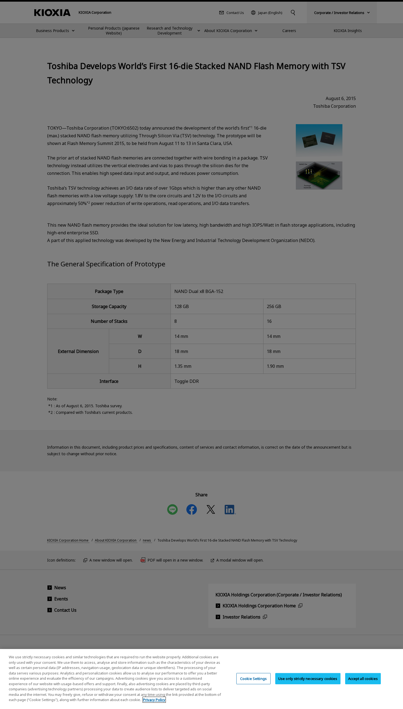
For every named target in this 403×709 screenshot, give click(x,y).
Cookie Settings (253, 678)
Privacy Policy (154, 699)
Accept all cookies (363, 678)
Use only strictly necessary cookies (307, 678)
